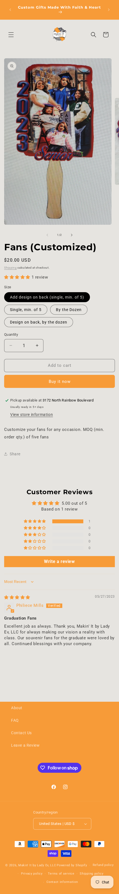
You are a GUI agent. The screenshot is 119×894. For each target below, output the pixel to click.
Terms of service (61, 873)
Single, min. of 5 (26, 309)
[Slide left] (47, 235)
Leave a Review (25, 745)
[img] (17, 597)
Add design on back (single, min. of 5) (47, 297)
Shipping (10, 267)
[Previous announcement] (10, 10)
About (16, 708)
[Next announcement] (109, 10)
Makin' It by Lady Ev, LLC (37, 865)
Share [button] (15, 454)
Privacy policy (32, 873)
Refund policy (103, 865)
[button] (11, 35)
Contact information (62, 882)
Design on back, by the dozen (38, 322)
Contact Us (21, 733)
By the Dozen (69, 309)
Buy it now (60, 381)
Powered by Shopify (72, 865)
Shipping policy (92, 873)
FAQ (15, 720)
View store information (31, 414)
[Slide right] (72, 235)
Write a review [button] (59, 561)
